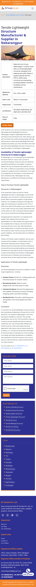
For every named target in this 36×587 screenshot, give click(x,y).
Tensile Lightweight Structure (13, 15)
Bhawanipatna (10, 469)
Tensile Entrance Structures (15, 410)
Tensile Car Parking (12, 427)
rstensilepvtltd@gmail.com (11, 571)
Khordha (8, 479)
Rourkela (9, 462)
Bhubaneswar (10, 446)
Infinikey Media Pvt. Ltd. (26, 584)
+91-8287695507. (16, 348)
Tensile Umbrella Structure (14, 407)
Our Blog (4, 526)
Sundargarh (10, 485)
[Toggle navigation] (32, 8)
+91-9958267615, (19, 346)
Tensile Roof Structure (13, 430)
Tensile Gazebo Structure (14, 414)
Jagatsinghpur (10, 482)
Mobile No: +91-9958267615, (13, 2)
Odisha (22, 15)
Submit (6, 395)
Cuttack (8, 459)
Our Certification (6, 529)
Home (2, 15)
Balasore (8, 449)
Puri (7, 456)
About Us (4, 524)
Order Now (7, 125)
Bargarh (8, 475)
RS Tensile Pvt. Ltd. (21, 582)
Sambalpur (9, 466)
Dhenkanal (9, 472)
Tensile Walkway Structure (14, 423)
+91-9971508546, (28, 2)
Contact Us (4, 541)
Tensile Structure (11, 420)
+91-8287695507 (18, 4)
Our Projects (5, 543)
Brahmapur (9, 453)
